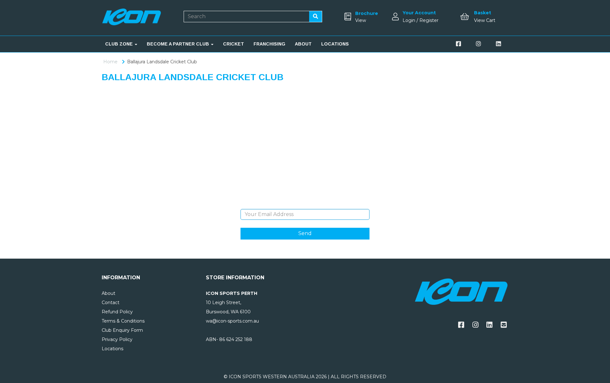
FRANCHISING (269, 43)
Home (110, 62)
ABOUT (303, 43)
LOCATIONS (335, 43)
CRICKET (233, 43)
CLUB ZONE (119, 43)
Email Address (305, 204)
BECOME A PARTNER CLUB (178, 43)
